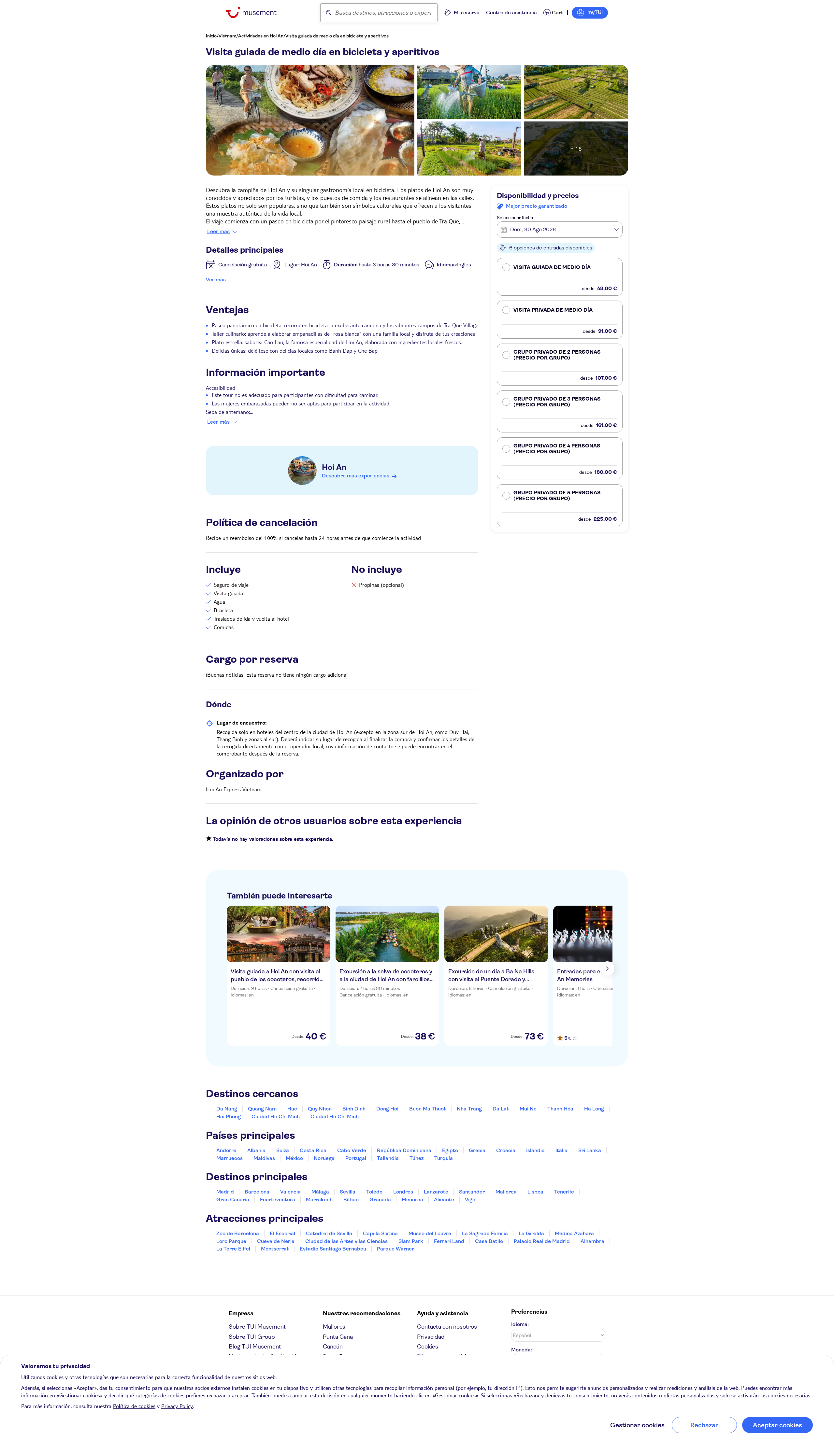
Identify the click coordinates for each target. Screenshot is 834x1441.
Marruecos (229, 1158)
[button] (560, 277)
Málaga (320, 1192)
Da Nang (226, 1109)
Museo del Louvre (430, 1233)
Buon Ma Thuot (427, 1109)
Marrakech (319, 1199)
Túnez (417, 1158)
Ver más (216, 279)
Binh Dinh (354, 1109)
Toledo (374, 1192)
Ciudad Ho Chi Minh (276, 1116)
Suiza (282, 1150)
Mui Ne (528, 1109)
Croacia (505, 1150)
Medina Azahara (574, 1233)
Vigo (470, 1199)
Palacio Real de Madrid (542, 1241)
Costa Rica (313, 1150)
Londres (403, 1192)
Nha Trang (469, 1109)
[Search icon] (329, 13)
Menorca (412, 1199)
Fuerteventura (277, 1199)
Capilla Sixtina (380, 1233)
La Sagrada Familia (485, 1233)
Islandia (535, 1150)
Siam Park (410, 1241)
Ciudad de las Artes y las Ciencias (346, 1241)
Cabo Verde (351, 1150)
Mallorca (506, 1192)
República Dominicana (404, 1150)
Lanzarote (436, 1192)
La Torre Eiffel (233, 1249)
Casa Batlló (489, 1241)
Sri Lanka (589, 1150)
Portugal (355, 1158)
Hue (292, 1109)
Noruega (324, 1158)
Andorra (226, 1150)
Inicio (211, 35)
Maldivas (264, 1158)
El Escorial (282, 1233)
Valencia (290, 1192)
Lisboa (535, 1192)
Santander (472, 1192)
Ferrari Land (449, 1241)
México (294, 1158)
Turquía (443, 1158)
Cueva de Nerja (276, 1241)
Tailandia (388, 1158)
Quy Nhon (320, 1109)
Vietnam (227, 35)
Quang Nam (262, 1109)
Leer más (218, 231)
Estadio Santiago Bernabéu (333, 1249)
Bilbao (351, 1199)
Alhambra (592, 1241)
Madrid (225, 1192)
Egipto (450, 1150)
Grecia (477, 1150)
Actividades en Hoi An (260, 35)
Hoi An (334, 467)
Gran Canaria (232, 1199)
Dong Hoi (387, 1109)
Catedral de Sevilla (329, 1233)
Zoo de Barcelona (237, 1233)
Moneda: (521, 1350)
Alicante (444, 1199)
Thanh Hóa (560, 1109)
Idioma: (520, 1324)
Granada (380, 1199)
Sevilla (347, 1192)
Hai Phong (228, 1116)
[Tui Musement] (256, 12)
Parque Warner (395, 1249)
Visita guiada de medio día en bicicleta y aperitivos (337, 35)
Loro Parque (231, 1241)
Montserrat (275, 1249)
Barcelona (257, 1192)
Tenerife (564, 1192)
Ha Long (594, 1109)
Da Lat (501, 1109)
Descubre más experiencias (355, 476)
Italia (561, 1150)
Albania (256, 1150)
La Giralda (531, 1233)
